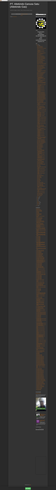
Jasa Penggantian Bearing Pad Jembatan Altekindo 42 (40, 77)
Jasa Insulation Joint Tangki (40, 182)
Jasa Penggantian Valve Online (39, 307)
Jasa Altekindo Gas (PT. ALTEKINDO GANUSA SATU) (41, 138)
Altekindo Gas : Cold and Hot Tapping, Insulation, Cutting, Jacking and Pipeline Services (43, 415)
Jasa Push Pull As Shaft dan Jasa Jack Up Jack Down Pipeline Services (41, 323)
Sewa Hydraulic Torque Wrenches (40, 376)
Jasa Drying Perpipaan (39, 219)
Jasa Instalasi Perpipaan (39, 264)
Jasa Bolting (37, 215)
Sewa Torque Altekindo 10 (40, 46)
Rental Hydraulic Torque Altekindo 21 (41, 58)
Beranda (22, 15)
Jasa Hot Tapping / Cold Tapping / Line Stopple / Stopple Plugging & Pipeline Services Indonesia (40, 243)
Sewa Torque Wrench (38, 389)
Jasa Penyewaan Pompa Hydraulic (41, 158)
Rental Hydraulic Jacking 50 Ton (40, 359)
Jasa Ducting (38, 181)
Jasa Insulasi (38, 178)
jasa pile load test (38, 393)
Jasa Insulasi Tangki (39, 195)
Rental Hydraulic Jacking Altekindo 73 (41, 142)
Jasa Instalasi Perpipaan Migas (39, 266)
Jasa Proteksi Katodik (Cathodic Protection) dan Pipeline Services (41, 319)
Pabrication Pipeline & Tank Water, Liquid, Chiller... (41, 112)
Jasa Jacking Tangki (38, 288)
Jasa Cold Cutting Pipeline (39, 217)
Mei (37, 199)
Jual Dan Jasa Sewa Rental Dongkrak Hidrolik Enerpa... (41, 84)
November (38, 204)
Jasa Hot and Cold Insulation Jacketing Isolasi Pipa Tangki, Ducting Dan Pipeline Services (41, 233)
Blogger (30, 484)
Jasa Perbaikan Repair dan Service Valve (41, 313)
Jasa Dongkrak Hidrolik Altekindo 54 (41, 93)
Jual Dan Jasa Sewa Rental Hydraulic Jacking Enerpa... (41, 129)
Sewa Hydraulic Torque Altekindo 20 (41, 57)
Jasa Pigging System (38, 315)
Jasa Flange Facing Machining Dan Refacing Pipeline (40, 225)
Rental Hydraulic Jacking (39, 354)
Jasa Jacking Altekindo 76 (40, 145)
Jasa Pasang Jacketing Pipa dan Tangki (41, 188)
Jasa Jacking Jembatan (39, 275)
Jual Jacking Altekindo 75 (40, 144)
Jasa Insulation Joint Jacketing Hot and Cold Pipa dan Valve (40, 271)
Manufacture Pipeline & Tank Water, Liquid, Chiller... (41, 114)
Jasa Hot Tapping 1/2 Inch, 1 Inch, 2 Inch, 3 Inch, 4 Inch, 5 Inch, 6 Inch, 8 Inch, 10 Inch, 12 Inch (41, 249)
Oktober (38, 203)
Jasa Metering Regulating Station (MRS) (40, 293)
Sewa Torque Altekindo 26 (40, 61)
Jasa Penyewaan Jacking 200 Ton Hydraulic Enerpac (41, 157)
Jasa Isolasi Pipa (39, 180)
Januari (38, 45)
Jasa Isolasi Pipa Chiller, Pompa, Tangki (40, 273)
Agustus (38, 201)
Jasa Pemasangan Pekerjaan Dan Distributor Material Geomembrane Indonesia (40, 302)
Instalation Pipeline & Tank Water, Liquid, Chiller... (40, 115)
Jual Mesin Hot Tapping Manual (39, 347)
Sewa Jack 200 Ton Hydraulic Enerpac (40, 379)
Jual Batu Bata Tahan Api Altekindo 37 (41, 72)
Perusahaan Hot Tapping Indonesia (40, 350)
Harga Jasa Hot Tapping (39, 210)
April (37, 198)
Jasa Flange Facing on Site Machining (40, 227)
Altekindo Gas (38, 208)
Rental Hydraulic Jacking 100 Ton (40, 356)
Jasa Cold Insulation (39, 177)
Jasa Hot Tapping (38, 236)
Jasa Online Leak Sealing (39, 297)
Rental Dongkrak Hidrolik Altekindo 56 (41, 95)
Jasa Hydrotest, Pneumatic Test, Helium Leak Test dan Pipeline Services (40, 260)
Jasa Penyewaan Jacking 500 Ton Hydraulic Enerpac (41, 152)
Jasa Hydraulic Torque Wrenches (40, 259)
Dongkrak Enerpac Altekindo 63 (40, 128)
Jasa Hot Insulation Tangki (40, 184)
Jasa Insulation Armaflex (39, 193)
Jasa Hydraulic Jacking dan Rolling (40, 257)
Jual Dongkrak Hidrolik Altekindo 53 (41, 92)
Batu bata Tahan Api (38, 209)
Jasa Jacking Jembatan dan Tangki (40, 282)
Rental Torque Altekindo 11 (40, 47)
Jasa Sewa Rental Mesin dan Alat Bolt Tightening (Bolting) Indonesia (40, 334)
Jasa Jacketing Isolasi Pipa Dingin (41, 192)
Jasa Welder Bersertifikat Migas (40, 162)
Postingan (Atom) (15, 16)
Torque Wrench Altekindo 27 (40, 62)
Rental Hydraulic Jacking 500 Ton (40, 361)
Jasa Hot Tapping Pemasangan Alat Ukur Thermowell (41, 108)
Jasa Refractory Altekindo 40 (40, 75)
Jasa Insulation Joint (39, 174)
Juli (37, 200)
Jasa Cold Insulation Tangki (40, 185)
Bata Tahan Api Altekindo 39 (40, 74)
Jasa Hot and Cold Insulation (40, 175)
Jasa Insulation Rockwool (40, 194)
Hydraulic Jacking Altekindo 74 (40, 143)
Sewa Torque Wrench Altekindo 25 (41, 60)
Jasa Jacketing (38, 179)
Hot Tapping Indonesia (38, 213)
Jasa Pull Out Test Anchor (39, 321)
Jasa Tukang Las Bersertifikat (40, 161)
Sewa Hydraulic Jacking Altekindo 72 (41, 141)
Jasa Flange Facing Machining (39, 223)
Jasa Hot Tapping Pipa (38, 252)
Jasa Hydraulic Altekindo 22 (40, 59)
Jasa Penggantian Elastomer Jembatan (40, 306)
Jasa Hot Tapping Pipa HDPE (39, 253)
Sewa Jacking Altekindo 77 (40, 146)
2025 (37, 44)
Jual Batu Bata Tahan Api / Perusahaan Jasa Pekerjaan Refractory (40, 343)
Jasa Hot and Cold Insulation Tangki (41, 183)
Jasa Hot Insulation (39, 176)
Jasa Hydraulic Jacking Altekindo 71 (41, 140)
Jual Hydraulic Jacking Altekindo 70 (41, 139)
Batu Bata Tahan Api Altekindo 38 (40, 73)
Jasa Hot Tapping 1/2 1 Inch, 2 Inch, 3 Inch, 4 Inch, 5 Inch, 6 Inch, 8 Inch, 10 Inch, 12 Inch (41, 247)
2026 (37, 205)
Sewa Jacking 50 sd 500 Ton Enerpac (40, 383)
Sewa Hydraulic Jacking (39, 368)
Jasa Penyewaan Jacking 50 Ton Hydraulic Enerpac (40, 151)
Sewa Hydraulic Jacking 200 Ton (40, 371)
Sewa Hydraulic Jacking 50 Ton (39, 373)
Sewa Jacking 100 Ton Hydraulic (40, 381)
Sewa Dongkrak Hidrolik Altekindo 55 (41, 94)
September (38, 202)
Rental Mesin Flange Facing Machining (40, 364)
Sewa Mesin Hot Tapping (39, 387)
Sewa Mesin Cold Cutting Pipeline (40, 386)
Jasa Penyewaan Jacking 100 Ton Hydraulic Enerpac (41, 156)
